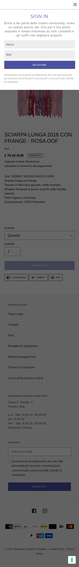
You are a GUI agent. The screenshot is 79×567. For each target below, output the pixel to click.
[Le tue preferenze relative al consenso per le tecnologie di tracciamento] (72, 560)
